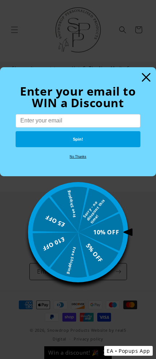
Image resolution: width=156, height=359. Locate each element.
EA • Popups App (128, 350)
